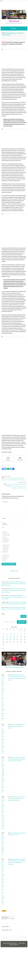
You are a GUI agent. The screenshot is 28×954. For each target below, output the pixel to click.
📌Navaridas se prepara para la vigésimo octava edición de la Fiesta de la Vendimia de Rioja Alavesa (13, 478)
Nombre (4, 518)
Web (3, 527)
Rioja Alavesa (14, 21)
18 (6, 639)
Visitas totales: (5, 926)
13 (14, 636)
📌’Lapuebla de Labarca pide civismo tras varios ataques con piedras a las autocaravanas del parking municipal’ (13, 590)
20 (14, 639)
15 (21, 636)
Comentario (5, 502)
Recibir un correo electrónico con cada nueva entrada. (6, 557)
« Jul (3, 648)
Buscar (3, 614)
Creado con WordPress (10, 943)
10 (3, 636)
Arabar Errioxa (14, 571)
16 (24, 636)
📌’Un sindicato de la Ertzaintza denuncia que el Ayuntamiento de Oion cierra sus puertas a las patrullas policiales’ (14, 583)
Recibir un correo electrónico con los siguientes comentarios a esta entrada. (6, 548)
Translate (12, 918)
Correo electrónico (5, 525)
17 (3, 639)
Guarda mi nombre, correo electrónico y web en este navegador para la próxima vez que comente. (6, 536)
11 (6, 636)
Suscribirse (21, 622)
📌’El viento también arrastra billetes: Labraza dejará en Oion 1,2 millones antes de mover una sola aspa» (14, 597)
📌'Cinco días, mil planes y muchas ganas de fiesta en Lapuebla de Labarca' (16, 726)
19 (10, 639)
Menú (14, 28)
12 (10, 636)
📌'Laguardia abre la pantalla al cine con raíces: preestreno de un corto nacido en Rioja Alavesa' (16, 798)
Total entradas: (5, 930)
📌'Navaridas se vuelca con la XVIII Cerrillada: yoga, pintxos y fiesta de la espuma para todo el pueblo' (16, 759)
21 (17, 639)
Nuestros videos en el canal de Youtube (14, 667)
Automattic (15, 944)
